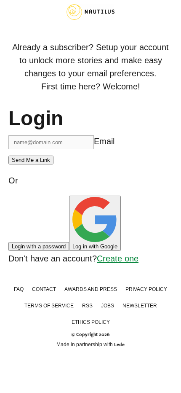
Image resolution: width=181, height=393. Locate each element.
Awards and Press (90, 289)
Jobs (107, 306)
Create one (117, 258)
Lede (119, 345)
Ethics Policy (91, 322)
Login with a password (39, 246)
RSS (87, 306)
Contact (44, 289)
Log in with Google (94, 246)
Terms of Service (49, 306)
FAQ (19, 289)
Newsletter (139, 306)
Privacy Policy (146, 289)
